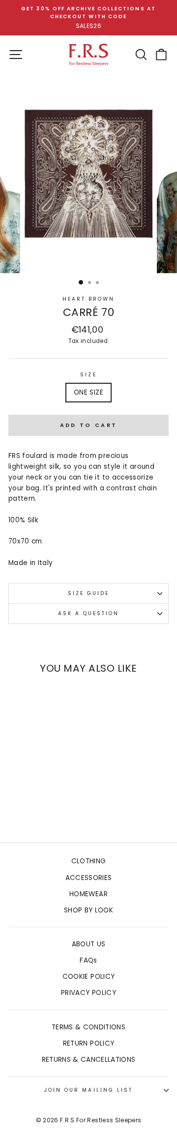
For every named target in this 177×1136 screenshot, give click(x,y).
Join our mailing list (88, 1090)
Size (88, 374)
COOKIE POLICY (88, 976)
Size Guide (89, 593)
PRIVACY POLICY (88, 992)
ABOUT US (89, 944)
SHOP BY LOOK (88, 910)
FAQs (88, 960)
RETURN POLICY (88, 1043)
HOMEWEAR (88, 894)
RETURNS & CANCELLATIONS (89, 1059)
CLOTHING (88, 861)
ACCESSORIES (88, 877)
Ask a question (88, 613)
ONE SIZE (88, 392)
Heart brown (88, 299)
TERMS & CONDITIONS (88, 1027)
